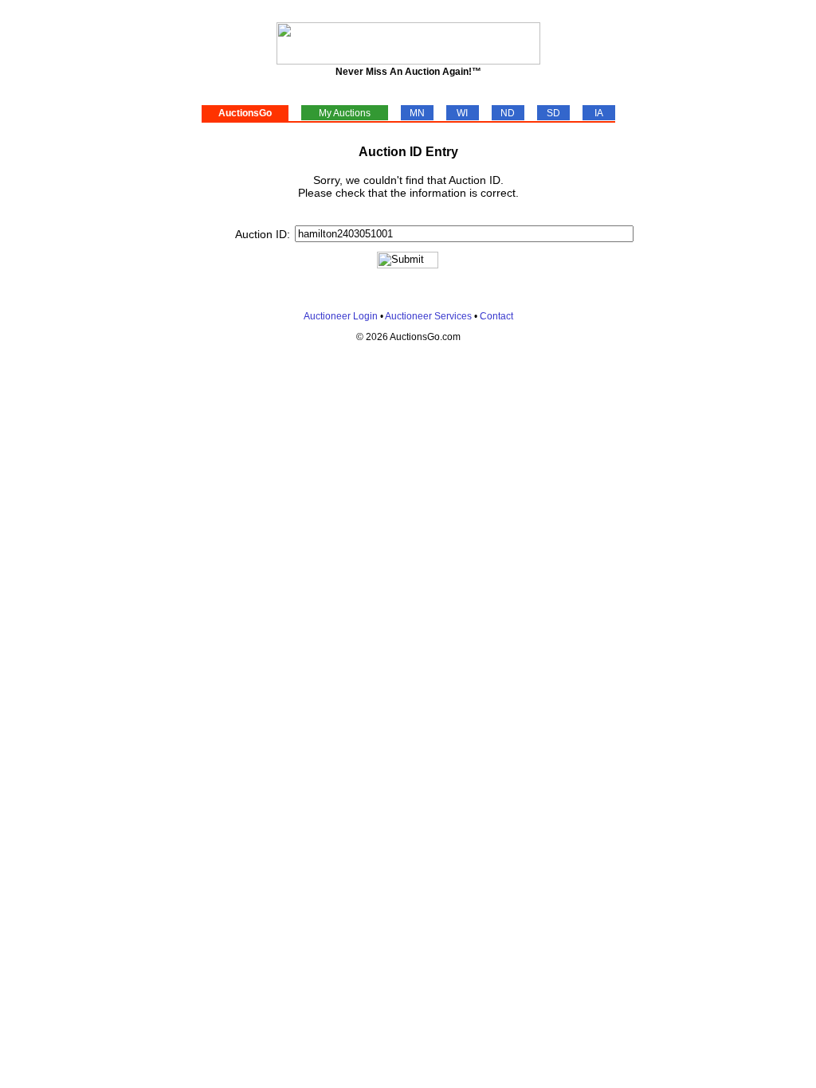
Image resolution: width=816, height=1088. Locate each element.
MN (417, 113)
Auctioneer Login (341, 316)
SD (553, 113)
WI (462, 113)
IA (598, 113)
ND (507, 113)
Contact (496, 316)
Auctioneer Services (428, 316)
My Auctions (345, 113)
